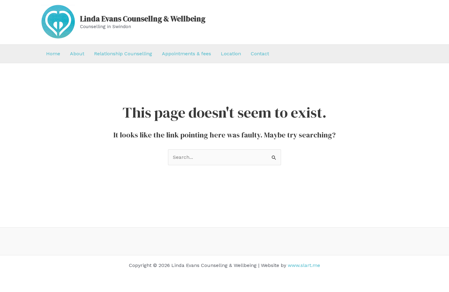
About (77, 54)
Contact (260, 54)
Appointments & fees (186, 54)
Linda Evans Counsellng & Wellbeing (142, 18)
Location (231, 54)
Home (53, 54)
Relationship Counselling (123, 54)
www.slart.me (304, 265)
